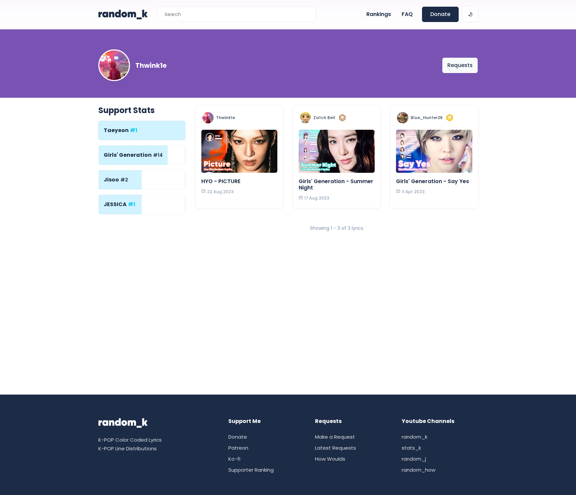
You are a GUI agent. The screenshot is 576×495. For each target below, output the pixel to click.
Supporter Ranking (251, 469)
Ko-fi (234, 458)
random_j (414, 458)
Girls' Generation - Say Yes (432, 181)
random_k (414, 436)
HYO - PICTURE (220, 181)
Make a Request (335, 436)
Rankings (378, 14)
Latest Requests (335, 447)
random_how (418, 469)
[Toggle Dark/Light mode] (470, 14)
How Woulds (330, 458)
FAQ (407, 14)
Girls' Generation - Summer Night (336, 184)
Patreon (238, 447)
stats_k (411, 447)
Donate (440, 14)
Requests (460, 65)
